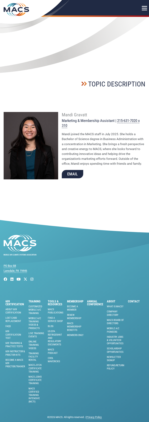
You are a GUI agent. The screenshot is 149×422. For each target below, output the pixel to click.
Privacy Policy (94, 417)
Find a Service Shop (55, 319)
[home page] (20, 254)
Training (34, 301)
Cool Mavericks (54, 360)
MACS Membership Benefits (74, 326)
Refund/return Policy (115, 367)
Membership (75, 301)
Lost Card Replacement (13, 319)
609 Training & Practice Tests (14, 345)
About (111, 301)
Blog (50, 326)
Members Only (75, 335)
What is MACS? (115, 306)
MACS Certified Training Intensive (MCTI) (34, 395)
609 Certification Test (13, 334)
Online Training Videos (34, 345)
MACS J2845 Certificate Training (35, 380)
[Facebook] (6, 279)
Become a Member (72, 308)
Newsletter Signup (114, 359)
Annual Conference (95, 303)
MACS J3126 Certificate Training (35, 368)
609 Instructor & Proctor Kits (15, 353)
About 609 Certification (13, 311)
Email (72, 174)
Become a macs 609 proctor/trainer (15, 363)
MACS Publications (55, 311)
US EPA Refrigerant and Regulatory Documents (55, 338)
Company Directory (112, 313)
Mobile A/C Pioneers (113, 330)
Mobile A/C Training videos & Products (35, 323)
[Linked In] (12, 279)
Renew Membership (74, 316)
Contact (134, 301)
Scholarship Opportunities (115, 350)
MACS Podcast (53, 351)
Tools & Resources (55, 303)
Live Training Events (36, 335)
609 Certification (14, 303)
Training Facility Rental (34, 356)
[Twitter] (26, 279)
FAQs (8, 326)
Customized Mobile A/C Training (35, 309)
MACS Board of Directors (115, 322)
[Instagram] (31, 279)
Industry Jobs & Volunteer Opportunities (115, 340)
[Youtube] (19, 279)
